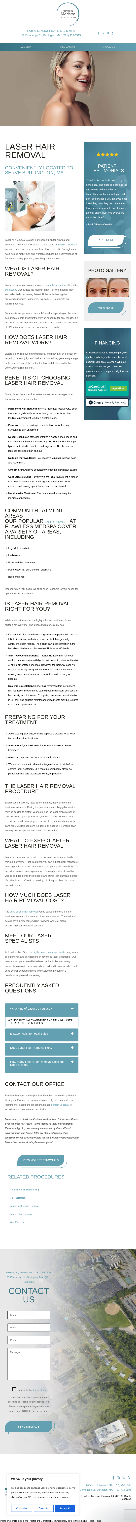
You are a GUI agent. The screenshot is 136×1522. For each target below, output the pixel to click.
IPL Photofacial (18, 1197)
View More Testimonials (41, 1160)
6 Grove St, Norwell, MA (41, 30)
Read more (106, 240)
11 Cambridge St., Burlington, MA (41, 35)
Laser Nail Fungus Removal (24, 1206)
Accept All (65, 1508)
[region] (43, 1494)
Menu (27, 46)
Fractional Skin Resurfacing (24, 1189)
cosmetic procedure (55, 285)
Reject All (43, 1508)
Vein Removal (17, 1222)
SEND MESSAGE (28, 1426)
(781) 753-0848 (66, 30)
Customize (21, 1508)
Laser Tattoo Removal (21, 1214)
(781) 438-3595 (72, 35)
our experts (11, 289)
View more (106, 307)
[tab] (41, 1009)
